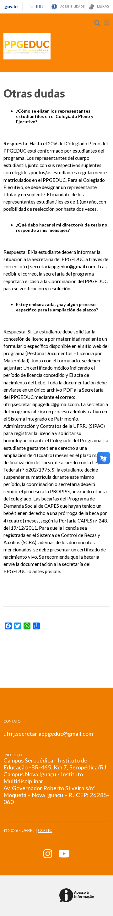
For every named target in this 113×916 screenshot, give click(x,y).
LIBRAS (102, 6)
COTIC (45, 830)
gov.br (11, 6)
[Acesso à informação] (77, 895)
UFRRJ (36, 6)
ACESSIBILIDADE (72, 6)
